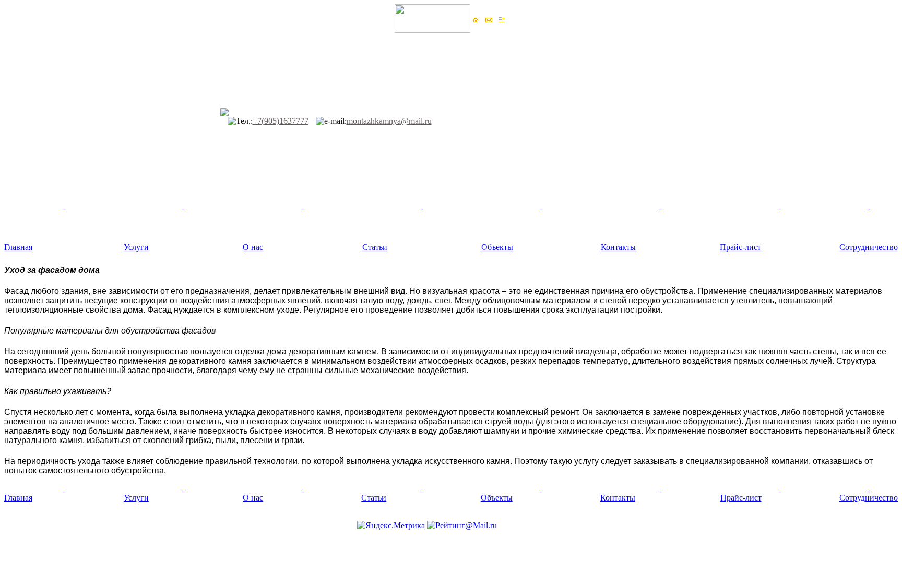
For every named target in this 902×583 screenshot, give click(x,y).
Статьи (374, 247)
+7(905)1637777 (280, 120)
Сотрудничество (868, 247)
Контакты (618, 247)
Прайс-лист (740, 247)
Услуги (136, 247)
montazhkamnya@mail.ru (389, 120)
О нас (253, 247)
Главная (18, 247)
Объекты (497, 247)
